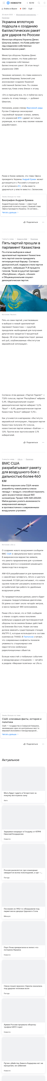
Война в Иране (10, 9)
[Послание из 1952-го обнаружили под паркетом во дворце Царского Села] (23, 901)
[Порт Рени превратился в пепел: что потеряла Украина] (23, 939)
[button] (23, 298)
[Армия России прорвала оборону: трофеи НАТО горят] (23, 1016)
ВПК (20, 118)
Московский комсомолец (26, 15)
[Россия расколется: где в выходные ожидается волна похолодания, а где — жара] (23, 862)
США (9, 554)
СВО (24, 9)
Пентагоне (29, 636)
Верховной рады (35, 108)
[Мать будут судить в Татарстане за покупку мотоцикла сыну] (23, 785)
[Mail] (8, 3)
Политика (5, 18)
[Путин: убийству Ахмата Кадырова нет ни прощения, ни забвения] (23, 1055)
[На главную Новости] (15, 3)
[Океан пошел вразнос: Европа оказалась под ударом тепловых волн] (23, 978)
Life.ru (20, 459)
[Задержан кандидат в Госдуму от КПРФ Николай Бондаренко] (23, 823)
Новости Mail (22, 239)
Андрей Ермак (29, 179)
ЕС (19, 186)
